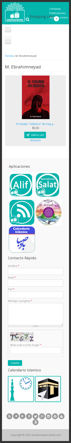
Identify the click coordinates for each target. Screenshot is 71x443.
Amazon (35, 140)
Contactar (55, 8)
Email (12, 277)
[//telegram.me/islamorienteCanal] (16, 416)
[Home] (15, 21)
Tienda (9, 56)
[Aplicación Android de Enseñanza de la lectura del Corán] (21, 197)
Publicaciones (57, 13)
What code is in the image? (26, 345)
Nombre (13, 266)
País (11, 289)
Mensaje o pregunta (20, 301)
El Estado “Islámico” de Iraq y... (35, 124)
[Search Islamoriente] (28, 15)
